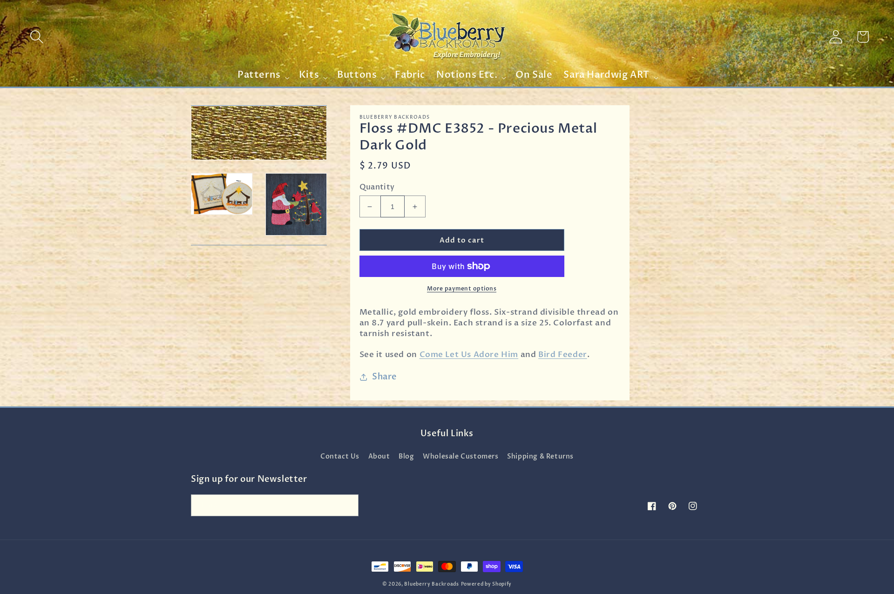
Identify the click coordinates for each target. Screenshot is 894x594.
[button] (36, 36)
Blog (406, 456)
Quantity (377, 187)
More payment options (461, 288)
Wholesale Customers (460, 456)
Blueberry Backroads (431, 584)
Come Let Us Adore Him (469, 354)
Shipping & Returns (540, 456)
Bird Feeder (562, 354)
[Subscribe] (348, 505)
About (379, 456)
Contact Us (339, 456)
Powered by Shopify (486, 584)
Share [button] (384, 376)
